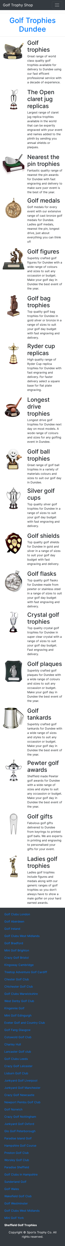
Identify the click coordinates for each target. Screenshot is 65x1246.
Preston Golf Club (16, 1153)
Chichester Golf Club (18, 986)
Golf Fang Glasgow (17, 1030)
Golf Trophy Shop (18, 5)
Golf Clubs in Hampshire (21, 1174)
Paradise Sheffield (16, 1167)
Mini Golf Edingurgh (17, 1015)
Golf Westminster (16, 1203)
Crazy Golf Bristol (16, 957)
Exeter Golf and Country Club (24, 1022)
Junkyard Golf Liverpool (20, 1080)
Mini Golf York (14, 1218)
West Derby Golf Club (19, 1001)
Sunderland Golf (15, 1181)
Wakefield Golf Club (18, 1196)
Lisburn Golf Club (16, 1073)
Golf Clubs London (17, 914)
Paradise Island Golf (18, 1138)
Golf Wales (11, 1189)
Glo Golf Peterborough (19, 1131)
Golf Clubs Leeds (16, 1059)
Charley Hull (12, 1044)
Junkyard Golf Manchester (22, 1088)
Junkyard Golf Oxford (19, 1124)
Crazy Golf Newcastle (19, 1095)
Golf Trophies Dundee (32, 24)
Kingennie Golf (14, 1008)
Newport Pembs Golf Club (22, 1102)
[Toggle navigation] (57, 5)
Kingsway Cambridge (19, 965)
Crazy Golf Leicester (18, 1066)
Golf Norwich (13, 1109)
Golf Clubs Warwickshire (21, 994)
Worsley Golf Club (16, 1160)
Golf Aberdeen (14, 921)
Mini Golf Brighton (16, 950)
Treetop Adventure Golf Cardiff (25, 972)
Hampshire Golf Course (20, 1145)
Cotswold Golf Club (17, 1037)
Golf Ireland (12, 928)
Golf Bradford (13, 943)
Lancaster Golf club (17, 1051)
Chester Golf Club (16, 979)
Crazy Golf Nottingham (20, 1116)
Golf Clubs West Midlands (22, 936)
